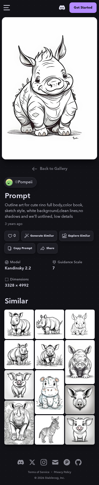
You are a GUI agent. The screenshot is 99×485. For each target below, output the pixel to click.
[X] (32, 462)
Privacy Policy (62, 472)
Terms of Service (39, 472)
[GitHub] (78, 462)
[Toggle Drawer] (6, 7)
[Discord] (62, 7)
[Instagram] (44, 462)
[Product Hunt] (67, 462)
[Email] (55, 462)
